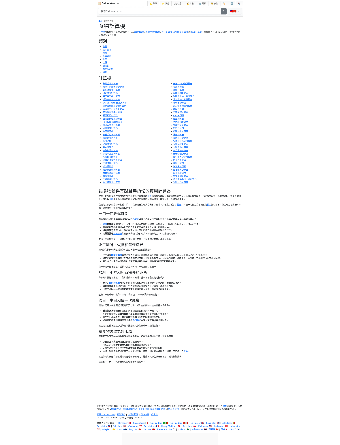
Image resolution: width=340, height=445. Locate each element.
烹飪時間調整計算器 (182, 83)
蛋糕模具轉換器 (110, 156)
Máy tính (133, 429)
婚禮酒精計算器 (180, 176)
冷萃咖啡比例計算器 (182, 99)
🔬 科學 (202, 3)
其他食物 (107, 49)
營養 (105, 46)
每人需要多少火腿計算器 (185, 179)
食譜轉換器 (178, 86)
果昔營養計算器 (110, 144)
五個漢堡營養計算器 (112, 112)
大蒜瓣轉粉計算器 (111, 172)
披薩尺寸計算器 (180, 137)
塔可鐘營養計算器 (111, 125)
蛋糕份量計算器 (180, 153)
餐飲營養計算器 (110, 137)
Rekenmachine (164, 429)
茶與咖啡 (107, 56)
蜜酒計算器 (178, 118)
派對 (105, 72)
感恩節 (106, 65)
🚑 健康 (178, 3)
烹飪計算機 (166, 31)
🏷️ (224, 3)
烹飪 (105, 52)
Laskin (120, 429)
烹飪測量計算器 (110, 179)
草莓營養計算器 (110, 83)
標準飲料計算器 (180, 125)
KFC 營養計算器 (110, 93)
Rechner (147, 429)
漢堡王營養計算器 (111, 99)
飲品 (105, 59)
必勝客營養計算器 (111, 89)
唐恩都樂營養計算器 (112, 118)
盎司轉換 (137, 320)
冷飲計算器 (178, 128)
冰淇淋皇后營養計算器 (113, 109)
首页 (100, 20)
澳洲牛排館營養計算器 (113, 86)
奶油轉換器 (108, 166)
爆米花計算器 (179, 172)
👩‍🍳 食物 (214, 3)
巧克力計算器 (179, 160)
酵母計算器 (108, 176)
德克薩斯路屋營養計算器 (114, 105)
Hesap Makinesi (169, 426)
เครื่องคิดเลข (197, 429)
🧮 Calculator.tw (108, 3)
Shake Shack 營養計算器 (115, 102)
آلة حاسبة (182, 429)
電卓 (223, 429)
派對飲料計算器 (180, 182)
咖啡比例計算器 (180, 93)
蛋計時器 (107, 140)
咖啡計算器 (178, 89)
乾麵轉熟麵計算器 (111, 169)
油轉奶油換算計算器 (112, 160)
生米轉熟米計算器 (111, 182)
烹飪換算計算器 (110, 150)
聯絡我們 (121, 414)
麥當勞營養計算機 (111, 134)
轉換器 (154, 414)
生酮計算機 (108, 131)
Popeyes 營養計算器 (112, 121)
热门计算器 (133, 414)
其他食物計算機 (152, 31)
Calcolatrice (139, 422)
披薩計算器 (178, 134)
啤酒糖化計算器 (180, 121)
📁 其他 (165, 3)
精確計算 (117, 233)
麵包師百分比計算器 (182, 156)
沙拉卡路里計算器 (111, 153)
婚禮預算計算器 (180, 169)
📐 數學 (153, 3)
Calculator (195, 422)
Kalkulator (187, 426)
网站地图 (145, 414)
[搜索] (224, 11)
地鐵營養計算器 (110, 128)
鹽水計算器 (108, 147)
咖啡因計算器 (179, 102)
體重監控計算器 (110, 115)
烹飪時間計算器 (110, 163)
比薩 (105, 62)
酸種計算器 (178, 163)
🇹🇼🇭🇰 (233, 11)
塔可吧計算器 (179, 166)
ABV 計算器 (178, 115)
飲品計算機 (196, 31)
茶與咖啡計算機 (180, 31)
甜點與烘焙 (108, 68)
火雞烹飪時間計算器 (182, 140)
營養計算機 (139, 31)
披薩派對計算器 (180, 131)
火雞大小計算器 (180, 147)
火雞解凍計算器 (180, 144)
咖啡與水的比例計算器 (183, 96)
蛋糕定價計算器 (180, 150)
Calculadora (156, 422)
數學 (209, 204)
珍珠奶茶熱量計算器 (182, 105)
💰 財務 (190, 3)
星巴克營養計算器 (111, 96)
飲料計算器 (178, 109)
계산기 (233, 429)
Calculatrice (150, 426)
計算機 (212, 429)
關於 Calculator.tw (106, 414)
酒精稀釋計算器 (180, 112)
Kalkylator (107, 429)
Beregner (123, 422)
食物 (103, 31)
